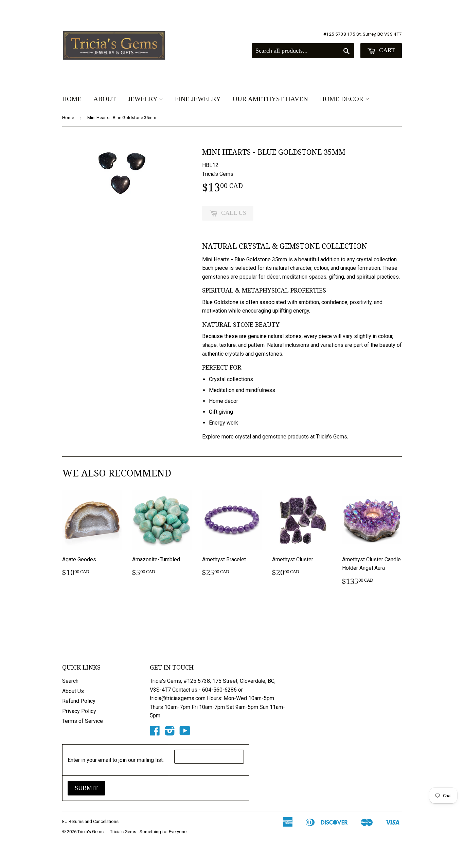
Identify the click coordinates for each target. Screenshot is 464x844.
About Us (73, 691)
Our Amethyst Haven (270, 98)
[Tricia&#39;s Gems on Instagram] (170, 733)
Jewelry (143, 98)
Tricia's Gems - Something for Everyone (148, 831)
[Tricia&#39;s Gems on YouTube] (185, 733)
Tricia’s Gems (331, 436)
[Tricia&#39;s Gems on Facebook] (155, 733)
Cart (386, 50)
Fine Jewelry (198, 98)
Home (72, 98)
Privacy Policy (79, 711)
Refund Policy (78, 701)
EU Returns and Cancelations (90, 821)
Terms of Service (82, 721)
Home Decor (342, 98)
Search (70, 681)
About (104, 98)
